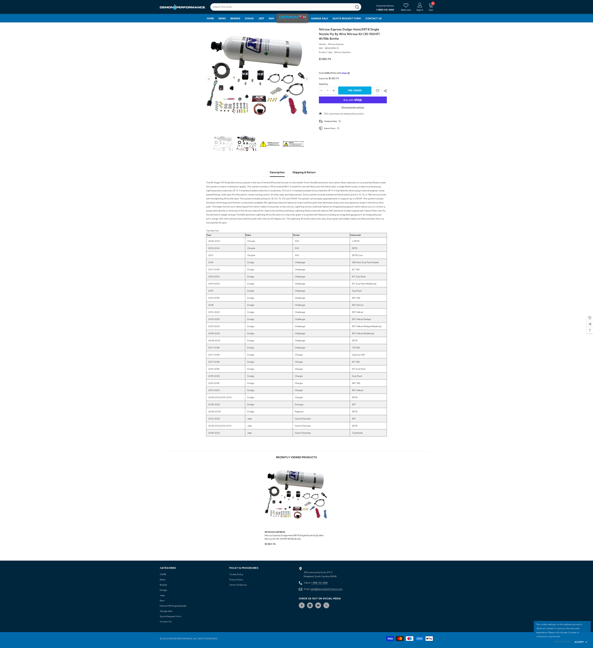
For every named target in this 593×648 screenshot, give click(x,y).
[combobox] (281, 7)
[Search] (285, 7)
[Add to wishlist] (377, 91)
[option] (258, 79)
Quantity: (323, 84)
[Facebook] (302, 605)
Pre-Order (355, 90)
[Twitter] (326, 605)
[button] (209, 79)
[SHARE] (384, 91)
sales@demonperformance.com (326, 589)
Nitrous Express (336, 44)
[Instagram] (310, 605)
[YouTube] (318, 605)
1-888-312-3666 (319, 582)
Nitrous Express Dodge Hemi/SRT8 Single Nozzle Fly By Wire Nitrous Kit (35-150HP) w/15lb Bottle (294, 537)
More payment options (353, 107)
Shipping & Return (303, 172)
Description (277, 172)
